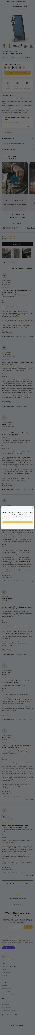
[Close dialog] (33, 508)
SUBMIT (17, 522)
